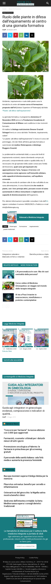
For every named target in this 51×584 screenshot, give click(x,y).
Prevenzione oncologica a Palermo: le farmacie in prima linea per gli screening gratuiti (23, 449)
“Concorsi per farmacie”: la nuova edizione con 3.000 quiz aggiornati (24, 431)
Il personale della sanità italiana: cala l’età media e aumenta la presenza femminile (23, 458)
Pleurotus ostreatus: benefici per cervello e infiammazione (24, 485)
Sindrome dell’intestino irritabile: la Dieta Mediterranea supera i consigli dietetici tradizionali (23, 503)
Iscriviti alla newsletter (13, 360)
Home (4, 9)
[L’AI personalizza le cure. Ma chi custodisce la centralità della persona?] (8, 274)
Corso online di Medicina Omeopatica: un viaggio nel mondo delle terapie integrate (31, 286)
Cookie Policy (33, 558)
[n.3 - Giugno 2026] (25, 338)
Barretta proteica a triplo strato (39, 255)
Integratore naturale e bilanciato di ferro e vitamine (13, 255)
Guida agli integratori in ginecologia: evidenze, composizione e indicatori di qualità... (23, 410)
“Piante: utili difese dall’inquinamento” (16, 111)
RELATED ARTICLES (11, 265)
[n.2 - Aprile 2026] (41, 338)
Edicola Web (7, 351)
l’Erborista (10, 470)
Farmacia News (12, 424)
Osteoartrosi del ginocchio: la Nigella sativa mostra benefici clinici (24, 493)
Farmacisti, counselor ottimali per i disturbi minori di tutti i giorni (24, 439)
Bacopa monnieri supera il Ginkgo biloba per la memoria (26, 477)
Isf (47, 201)
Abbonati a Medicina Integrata (31, 217)
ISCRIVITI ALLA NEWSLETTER (25, 546)
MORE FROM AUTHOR (29, 265)
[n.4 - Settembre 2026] (12, 217)
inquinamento (34, 226)
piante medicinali (9, 229)
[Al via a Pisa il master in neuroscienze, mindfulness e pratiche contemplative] (8, 297)
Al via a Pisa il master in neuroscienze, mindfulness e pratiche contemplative (28, 297)
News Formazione (15, 9)
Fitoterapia (13, 226)
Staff (4, 30)
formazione (23, 226)
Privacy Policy (19, 558)
